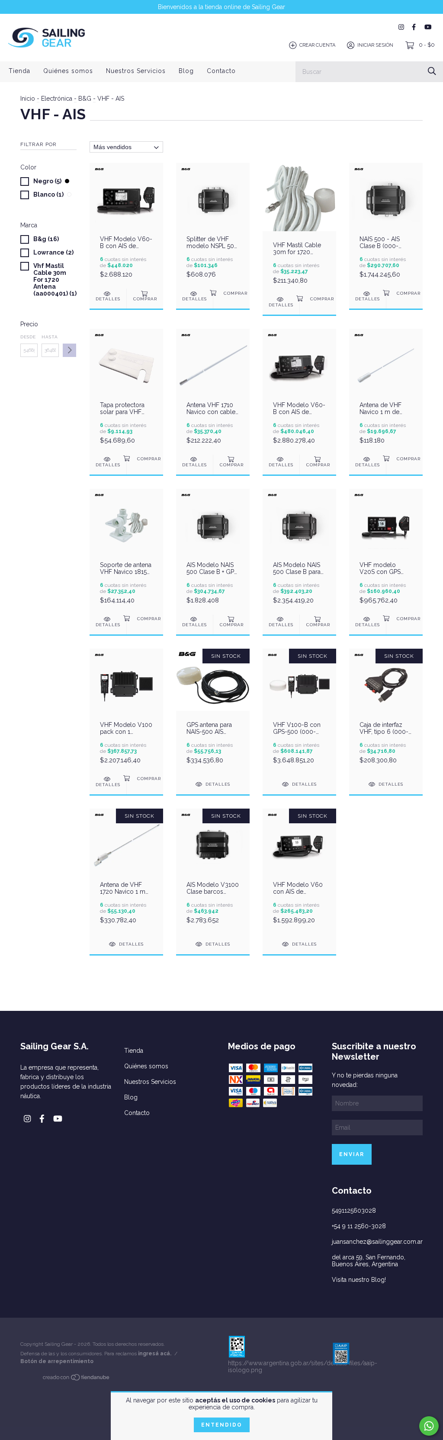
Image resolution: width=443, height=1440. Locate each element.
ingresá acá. (154, 1354)
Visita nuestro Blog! (359, 1279)
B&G (84, 98)
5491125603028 (354, 1210)
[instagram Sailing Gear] (401, 27)
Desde (28, 337)
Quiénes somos (68, 70)
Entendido (221, 1425)
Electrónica (56, 98)
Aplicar (69, 350)
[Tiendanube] (76, 1379)
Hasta (50, 337)
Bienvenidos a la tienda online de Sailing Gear (221, 6)
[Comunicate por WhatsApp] (429, 1426)
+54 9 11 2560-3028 (359, 1226)
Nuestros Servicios (136, 70)
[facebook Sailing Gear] (413, 27)
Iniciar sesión (375, 45)
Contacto (221, 70)
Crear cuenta (317, 45)
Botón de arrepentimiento (56, 1361)
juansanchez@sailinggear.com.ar (377, 1241)
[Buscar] (432, 71)
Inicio (27, 98)
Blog (186, 70)
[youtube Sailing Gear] (428, 27)
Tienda (19, 70)
